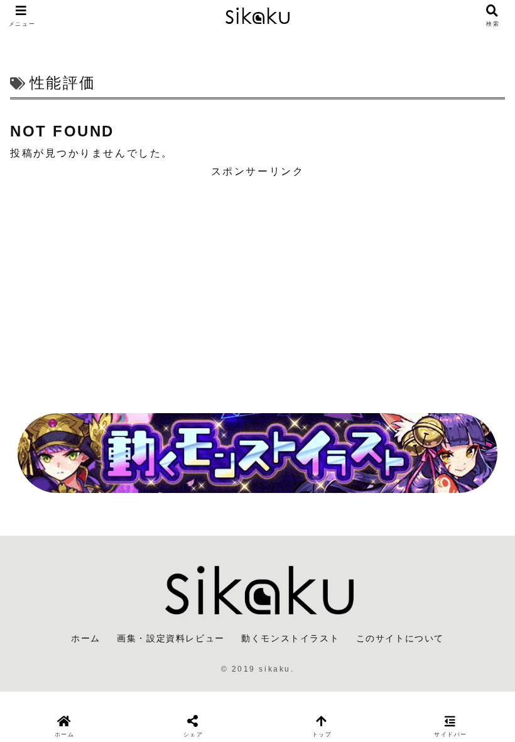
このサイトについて (400, 638)
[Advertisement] (257, 287)
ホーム (85, 638)
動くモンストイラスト (290, 638)
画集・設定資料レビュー (171, 638)
